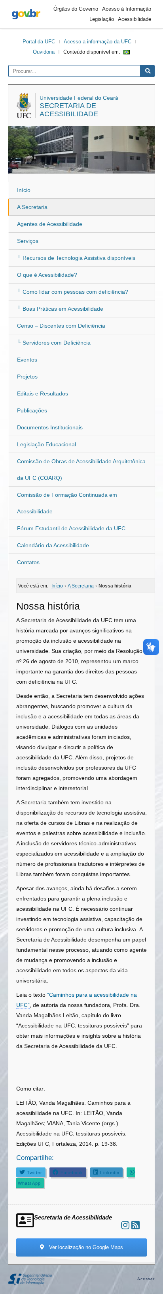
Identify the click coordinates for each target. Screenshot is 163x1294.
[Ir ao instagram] (125, 1225)
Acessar (146, 1279)
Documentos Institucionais (50, 427)
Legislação (101, 19)
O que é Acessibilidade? (47, 275)
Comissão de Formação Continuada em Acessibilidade (67, 503)
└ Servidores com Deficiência (54, 342)
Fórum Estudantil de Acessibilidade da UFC (71, 528)
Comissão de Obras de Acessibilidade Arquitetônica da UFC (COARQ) (81, 469)
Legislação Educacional (46, 444)
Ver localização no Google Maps (85, 1247)
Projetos (27, 376)
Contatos (28, 562)
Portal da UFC (39, 42)
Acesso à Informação (126, 9)
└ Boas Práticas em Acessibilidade (60, 309)
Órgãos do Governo (75, 9)
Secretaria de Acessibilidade (69, 110)
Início (23, 190)
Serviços (27, 241)
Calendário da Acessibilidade (53, 545)
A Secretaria (32, 207)
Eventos (27, 359)
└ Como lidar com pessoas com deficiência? (72, 292)
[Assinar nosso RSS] (135, 1225)
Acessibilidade (134, 19)
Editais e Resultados (42, 393)
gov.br (26, 14)
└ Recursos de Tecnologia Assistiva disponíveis (76, 258)
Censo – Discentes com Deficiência (61, 326)
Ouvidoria (44, 52)
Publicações (32, 410)
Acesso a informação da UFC (97, 42)
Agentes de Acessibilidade (49, 224)
